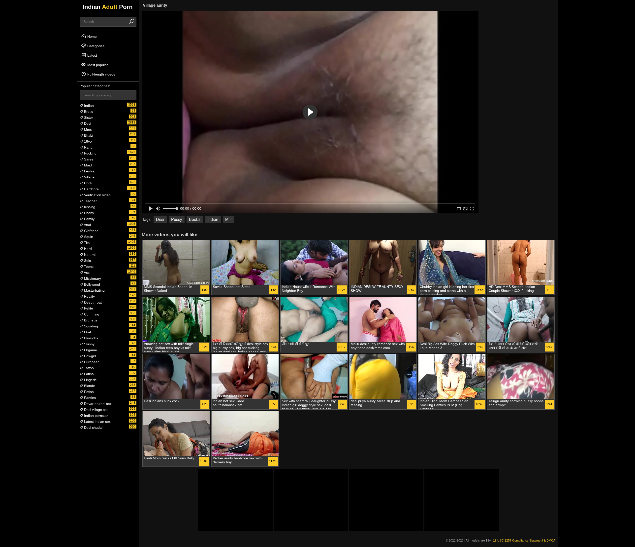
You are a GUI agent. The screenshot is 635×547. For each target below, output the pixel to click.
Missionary (92, 278)
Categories (95, 46)
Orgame (90, 350)
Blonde (89, 386)
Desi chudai (92, 428)
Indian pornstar (95, 416)
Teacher (90, 201)
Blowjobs (90, 338)
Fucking (89, 153)
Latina (88, 374)
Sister (88, 117)
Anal (87, 225)
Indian (88, 106)
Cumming (91, 314)
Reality (89, 296)
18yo (87, 141)
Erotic (88, 112)
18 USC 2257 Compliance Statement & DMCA (524, 540)
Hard (87, 249)
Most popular (97, 65)
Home (91, 37)
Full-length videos (100, 74)
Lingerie (90, 380)
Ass (86, 272)
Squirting (90, 326)
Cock (87, 183)
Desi (87, 123)
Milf (228, 219)
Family (89, 219)
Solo (87, 261)
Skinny (89, 344)
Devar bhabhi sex (97, 404)
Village (89, 177)
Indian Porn (108, 6)
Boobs (194, 219)
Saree (88, 159)
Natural (89, 255)
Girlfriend (90, 231)
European (91, 362)
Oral (87, 332)
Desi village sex (95, 410)
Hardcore (91, 189)
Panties (89, 398)
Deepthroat (92, 302)
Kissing (89, 207)
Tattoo (88, 368)
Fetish (88, 392)
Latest (91, 55)
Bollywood (91, 284)
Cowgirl (89, 356)
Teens (88, 267)
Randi (88, 147)
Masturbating (94, 290)
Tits (86, 243)
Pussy (176, 219)
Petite (88, 308)
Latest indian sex (97, 422)
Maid (87, 165)
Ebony (88, 213)
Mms (87, 129)
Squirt (88, 237)
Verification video (97, 195)
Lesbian (89, 171)
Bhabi (88, 135)
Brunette (90, 320)
